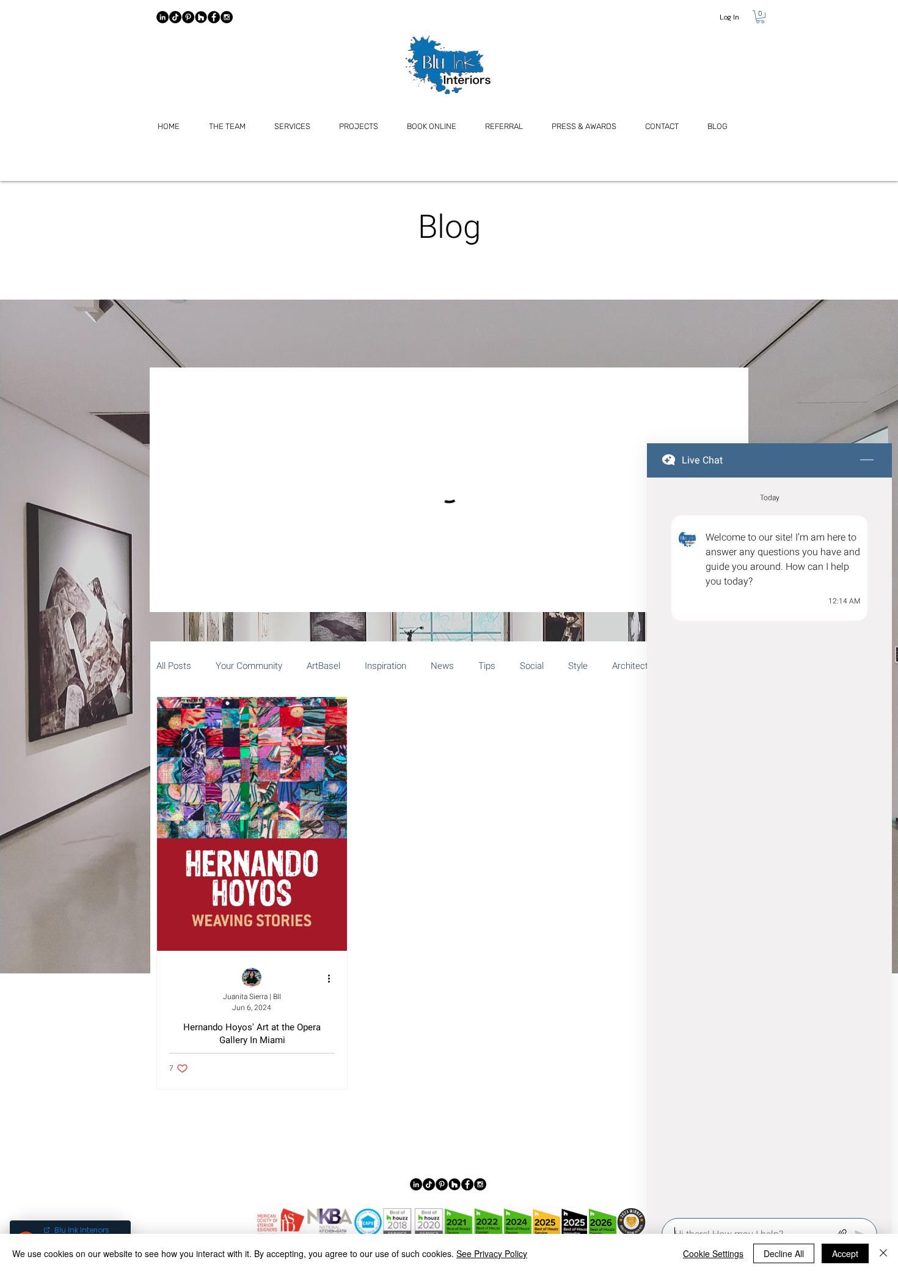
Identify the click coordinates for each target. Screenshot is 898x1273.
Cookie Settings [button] (713, 1253)
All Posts (173, 665)
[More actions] (333, 978)
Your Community (249, 665)
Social (532, 665)
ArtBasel (323, 665)
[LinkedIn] (162, 17)
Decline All (784, 1253)
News (442, 665)
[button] (760, 16)
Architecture (636, 665)
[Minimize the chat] (867, 460)
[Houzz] (201, 17)
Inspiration (385, 665)
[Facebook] (214, 17)
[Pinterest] (188, 17)
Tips (486, 665)
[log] (769, 844)
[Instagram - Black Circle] (227, 17)
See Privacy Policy (491, 1253)
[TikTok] (175, 17)
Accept (845, 1253)
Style (578, 665)
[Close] (883, 1253)
